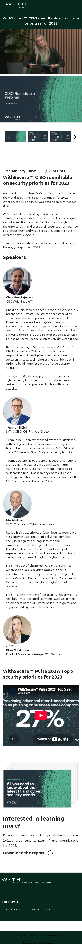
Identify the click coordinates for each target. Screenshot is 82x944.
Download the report (24, 852)
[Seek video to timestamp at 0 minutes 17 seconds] (38, 137)
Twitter (35, 909)
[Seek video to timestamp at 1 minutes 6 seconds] (60, 137)
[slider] (41, 63)
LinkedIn (48, 909)
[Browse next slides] (75, 136)
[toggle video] (65, 69)
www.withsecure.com (36, 882)
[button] (6, 69)
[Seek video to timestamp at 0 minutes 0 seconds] (15, 137)
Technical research (15, 909)
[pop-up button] (70, 69)
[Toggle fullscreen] (79, 79)
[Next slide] (79, 100)
